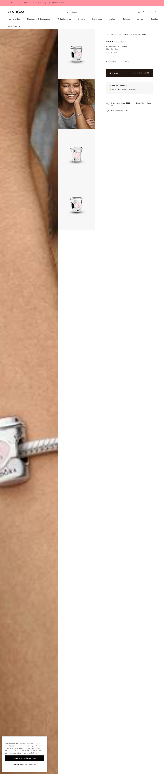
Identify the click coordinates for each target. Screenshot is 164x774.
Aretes (140, 19)
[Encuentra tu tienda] (144, 12)
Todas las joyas (64, 19)
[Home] (16, 12)
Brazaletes (97, 19)
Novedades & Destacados (38, 19)
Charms (81, 19)
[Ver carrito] (155, 12)
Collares (126, 19)
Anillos (112, 19)
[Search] (68, 12)
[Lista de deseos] (139, 12)
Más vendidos (14, 19)
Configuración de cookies (24, 765)
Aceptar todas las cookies (24, 758)
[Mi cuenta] (149, 12)
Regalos (154, 19)
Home (10, 26)
